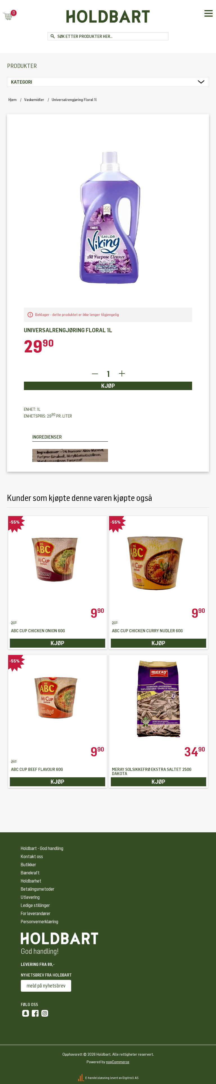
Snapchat (25, 1013)
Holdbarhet (31, 881)
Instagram (44, 1013)
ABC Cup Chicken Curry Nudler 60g (147, 631)
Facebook (35, 1013)
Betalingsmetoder (37, 889)
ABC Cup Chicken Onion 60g (38, 631)
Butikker (28, 864)
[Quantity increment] (122, 374)
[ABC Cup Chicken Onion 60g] (57, 561)
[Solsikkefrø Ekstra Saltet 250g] (158, 700)
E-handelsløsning (97, 1078)
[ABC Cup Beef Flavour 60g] (57, 700)
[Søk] (52, 36)
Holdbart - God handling (42, 848)
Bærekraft (30, 873)
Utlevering (30, 897)
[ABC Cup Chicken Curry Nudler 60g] (158, 561)
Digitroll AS (130, 1078)
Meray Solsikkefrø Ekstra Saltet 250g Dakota (152, 771)
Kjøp (108, 385)
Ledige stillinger (35, 905)
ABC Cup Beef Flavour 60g (37, 769)
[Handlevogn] (7, 17)
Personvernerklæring (39, 921)
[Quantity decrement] (94, 374)
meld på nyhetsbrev (46, 986)
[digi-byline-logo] (81, 1078)
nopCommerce (117, 1062)
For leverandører (35, 913)
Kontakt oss (32, 856)
